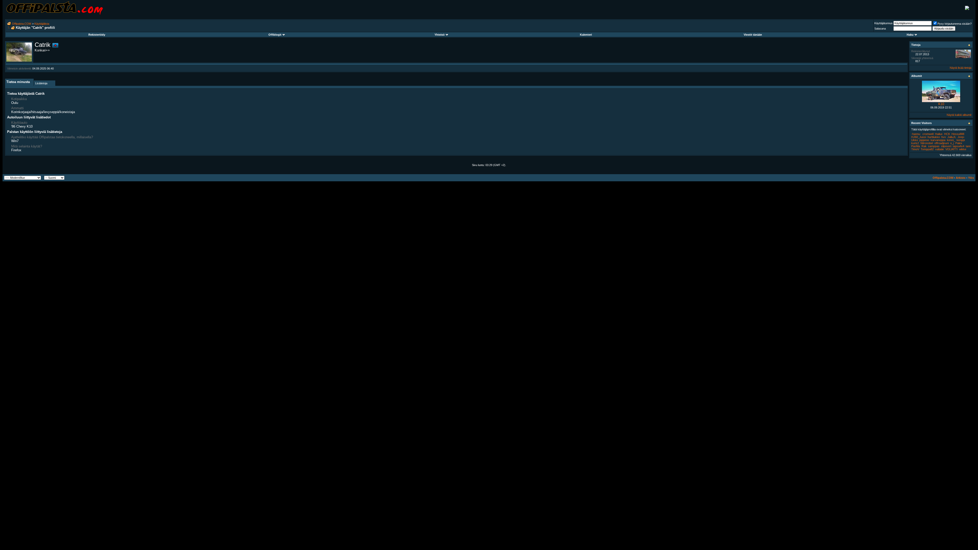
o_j (952, 143)
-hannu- (916, 133)
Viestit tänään (753, 34)
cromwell (927, 133)
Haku (910, 34)
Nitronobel (926, 143)
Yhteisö (439, 34)
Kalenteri (586, 34)
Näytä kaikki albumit (959, 114)
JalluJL (951, 137)
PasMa (915, 146)
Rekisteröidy (96, 34)
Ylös (971, 177)
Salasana (880, 28)
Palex (958, 143)
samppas (934, 146)
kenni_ (951, 140)
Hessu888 (958, 133)
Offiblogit (274, 34)
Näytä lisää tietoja (960, 67)
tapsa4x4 (958, 146)
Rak (924, 146)
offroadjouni (941, 143)
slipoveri (946, 146)
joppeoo (924, 140)
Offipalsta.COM (21, 23)
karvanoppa (938, 140)
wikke (962, 149)
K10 (941, 104)
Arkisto (961, 177)
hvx (943, 137)
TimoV (915, 149)
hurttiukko (934, 137)
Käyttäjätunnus (883, 23)
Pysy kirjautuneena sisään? (955, 23)
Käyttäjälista (41, 23)
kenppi (961, 140)
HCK (947, 133)
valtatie (939, 149)
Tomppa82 (927, 149)
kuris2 (915, 143)
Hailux (939, 133)
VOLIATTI (951, 149)
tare (968, 146)
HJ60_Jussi (918, 137)
